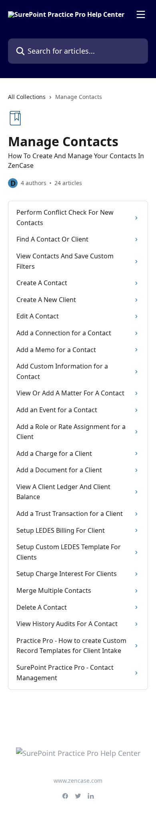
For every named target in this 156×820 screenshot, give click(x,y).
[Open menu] (141, 14)
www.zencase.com (78, 780)
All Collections (27, 97)
